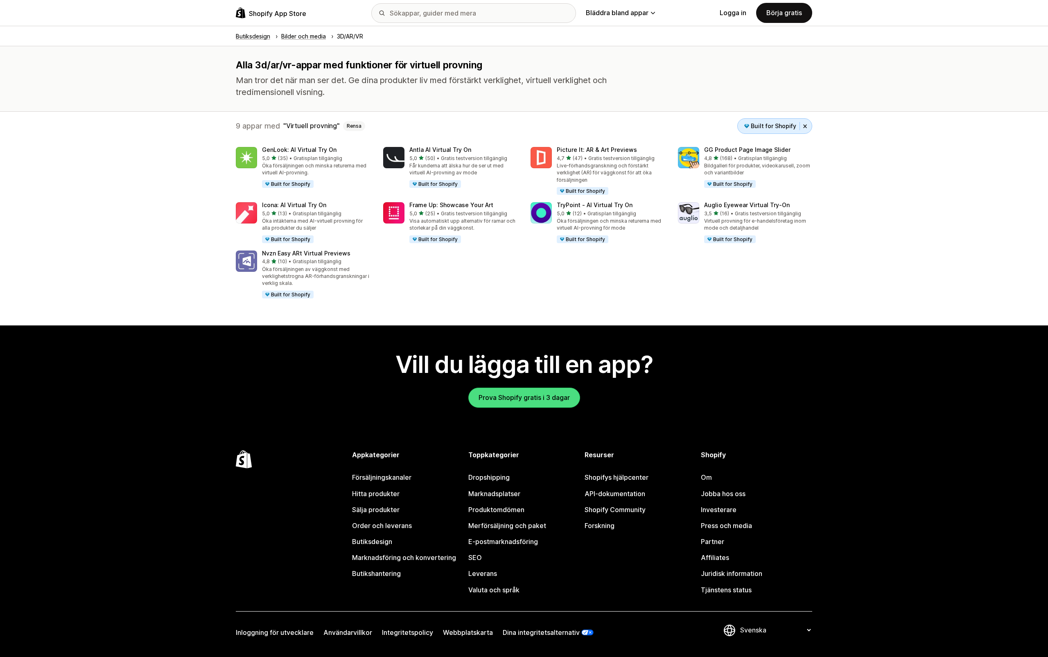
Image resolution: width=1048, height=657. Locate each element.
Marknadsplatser (494, 494)
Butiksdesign (372, 541)
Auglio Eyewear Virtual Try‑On (747, 204)
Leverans (482, 573)
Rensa (354, 126)
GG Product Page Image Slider (747, 149)
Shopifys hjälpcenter (616, 477)
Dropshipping (489, 477)
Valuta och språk (493, 590)
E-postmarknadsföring (503, 541)
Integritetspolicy (407, 632)
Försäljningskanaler (381, 477)
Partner (712, 541)
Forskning (599, 526)
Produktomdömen (496, 510)
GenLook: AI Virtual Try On (299, 149)
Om (706, 477)
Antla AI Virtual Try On (440, 149)
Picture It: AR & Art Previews (597, 149)
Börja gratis (784, 13)
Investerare (718, 510)
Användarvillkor (347, 632)
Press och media (726, 526)
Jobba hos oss (723, 494)
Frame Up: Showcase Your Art (451, 204)
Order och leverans (382, 526)
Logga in (733, 13)
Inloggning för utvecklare (275, 632)
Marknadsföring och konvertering (404, 557)
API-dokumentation (615, 494)
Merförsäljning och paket (507, 526)
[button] (303, 168)
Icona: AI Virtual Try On (294, 204)
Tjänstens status (726, 590)
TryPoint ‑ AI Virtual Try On (594, 204)
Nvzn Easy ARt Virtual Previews (306, 253)
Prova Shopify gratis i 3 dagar (524, 397)
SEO (475, 557)
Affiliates (715, 557)
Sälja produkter (376, 510)
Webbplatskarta (468, 632)
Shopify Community (615, 510)
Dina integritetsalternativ (541, 632)
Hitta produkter (376, 494)
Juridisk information (731, 573)
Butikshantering (376, 573)
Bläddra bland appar (617, 13)
